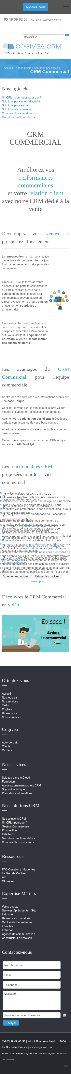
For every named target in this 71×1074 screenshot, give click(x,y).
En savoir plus (35, 581)
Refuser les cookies (47, 576)
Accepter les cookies (15, 576)
